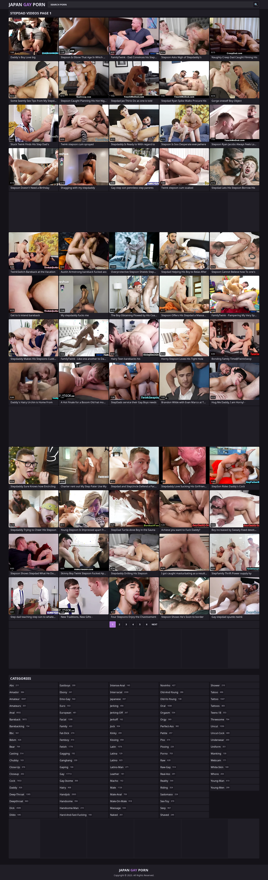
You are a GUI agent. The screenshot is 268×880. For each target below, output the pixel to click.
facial (66, 719)
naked (116, 815)
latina (116, 753)
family (66, 726)
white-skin (219, 767)
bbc (14, 733)
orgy (165, 719)
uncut (217, 726)
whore (217, 774)
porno (166, 753)
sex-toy (167, 801)
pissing (167, 746)
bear (14, 746)
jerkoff (116, 719)
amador (16, 692)
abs (14, 685)
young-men (220, 787)
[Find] (256, 4)
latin (116, 746)
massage (118, 808)
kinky (116, 733)
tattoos (218, 706)
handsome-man (72, 808)
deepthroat (18, 801)
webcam (218, 760)
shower (218, 685)
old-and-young (171, 692)
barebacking (19, 726)
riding (166, 787)
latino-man (119, 767)
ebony (66, 692)
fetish (66, 746)
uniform (218, 746)
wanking (218, 753)
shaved (167, 815)
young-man (220, 780)
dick (15, 808)
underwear (220, 740)
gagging (67, 753)
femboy (67, 740)
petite (166, 733)
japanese (118, 699)
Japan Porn (27, 4)
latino (116, 760)
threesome (220, 719)
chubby (16, 760)
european (68, 712)
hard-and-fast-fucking (76, 815)
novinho (167, 685)
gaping (66, 767)
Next (154, 624)
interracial (119, 692)
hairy (65, 787)
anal (15, 712)
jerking (116, 706)
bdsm (15, 740)
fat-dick (67, 733)
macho (116, 780)
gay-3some (69, 780)
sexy (165, 808)
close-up (17, 767)
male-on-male (121, 801)
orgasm (167, 712)
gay (65, 774)
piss (165, 740)
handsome (69, 801)
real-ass (167, 774)
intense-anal (120, 685)
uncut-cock (220, 733)
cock (15, 780)
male (116, 787)
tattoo (218, 699)
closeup (16, 774)
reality (166, 780)
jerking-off (119, 712)
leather (117, 774)
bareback (18, 719)
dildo (15, 815)
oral (166, 706)
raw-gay (168, 767)
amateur (17, 699)
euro (65, 706)
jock (115, 726)
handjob (68, 794)
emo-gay (67, 699)
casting (16, 753)
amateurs (17, 706)
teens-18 (218, 712)
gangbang (68, 760)
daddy (15, 787)
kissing (117, 740)
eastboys (67, 685)
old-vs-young (170, 699)
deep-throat (19, 794)
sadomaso (169, 794)
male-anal (118, 794)
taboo (217, 692)
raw (165, 760)
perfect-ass (169, 726)
